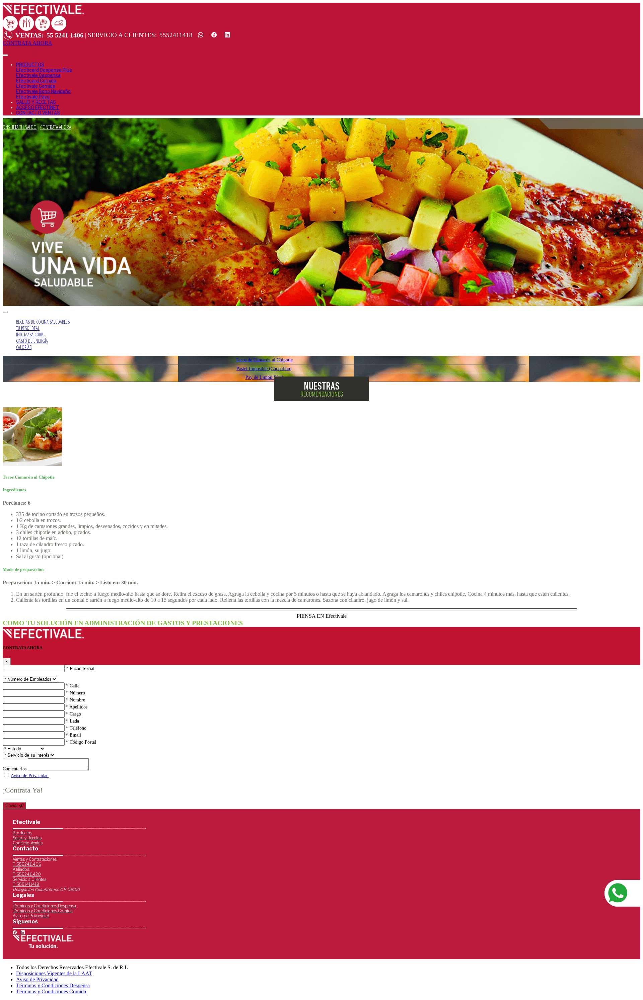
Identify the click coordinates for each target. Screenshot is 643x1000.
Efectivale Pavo (33, 96)
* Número (75, 692)
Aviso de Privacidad (30, 775)
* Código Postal (81, 742)
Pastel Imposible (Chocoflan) (264, 368)
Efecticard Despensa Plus (44, 70)
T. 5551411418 (26, 884)
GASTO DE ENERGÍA (32, 341)
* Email (73, 735)
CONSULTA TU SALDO (18, 127)
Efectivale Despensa (38, 75)
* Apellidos (76, 707)
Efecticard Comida (36, 80)
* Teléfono (76, 728)
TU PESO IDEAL (28, 328)
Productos (22, 832)
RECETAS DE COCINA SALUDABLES (43, 322)
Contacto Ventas (28, 842)
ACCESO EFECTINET (37, 107)
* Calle (72, 685)
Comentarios (14, 768)
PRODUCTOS (30, 64)
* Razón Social (80, 668)
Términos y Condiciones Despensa (44, 905)
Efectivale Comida (35, 86)
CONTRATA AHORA (55, 127)
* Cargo (73, 714)
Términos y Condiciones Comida (43, 910)
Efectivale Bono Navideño (43, 91)
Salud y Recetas (27, 837)
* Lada (72, 721)
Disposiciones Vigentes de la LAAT (54, 973)
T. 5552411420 (27, 874)
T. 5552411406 (27, 864)
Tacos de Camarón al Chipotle (264, 359)
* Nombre (75, 699)
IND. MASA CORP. (30, 334)
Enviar (12, 805)
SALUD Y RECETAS (36, 102)
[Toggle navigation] (5, 55)
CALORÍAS (23, 347)
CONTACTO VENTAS (38, 112)
